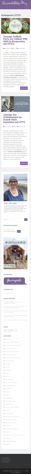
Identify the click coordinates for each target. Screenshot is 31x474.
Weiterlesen (24, 88)
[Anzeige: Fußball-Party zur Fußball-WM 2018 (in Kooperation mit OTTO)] (15, 26)
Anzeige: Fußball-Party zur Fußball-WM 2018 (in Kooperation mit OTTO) (15, 40)
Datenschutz (17, 470)
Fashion (8, 367)
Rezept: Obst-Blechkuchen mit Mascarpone (15, 320)
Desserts (8, 364)
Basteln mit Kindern (11, 354)
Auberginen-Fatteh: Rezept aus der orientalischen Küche (13, 302)
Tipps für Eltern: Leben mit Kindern (15, 435)
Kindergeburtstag (10, 401)
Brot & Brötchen (10, 361)
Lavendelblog (5, 470)
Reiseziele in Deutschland (12, 416)
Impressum (11, 470)
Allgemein (8, 339)
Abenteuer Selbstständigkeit (15, 151)
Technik (8, 432)
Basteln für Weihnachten (12, 351)
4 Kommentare (21, 126)
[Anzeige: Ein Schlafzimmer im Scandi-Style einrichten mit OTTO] (15, 104)
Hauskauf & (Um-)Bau (11, 382)
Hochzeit (8, 392)
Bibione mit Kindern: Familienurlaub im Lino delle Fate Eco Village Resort (15, 307)
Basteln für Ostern (10, 348)
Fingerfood (8, 370)
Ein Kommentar (21, 48)
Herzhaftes (8, 388)
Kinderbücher (9, 398)
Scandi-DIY (8, 426)
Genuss (8, 376)
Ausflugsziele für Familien (12, 342)
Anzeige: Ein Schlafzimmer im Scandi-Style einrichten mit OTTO (14, 118)
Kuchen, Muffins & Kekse (12, 407)
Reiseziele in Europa (11, 419)
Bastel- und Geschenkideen (13, 345)
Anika (14, 48)
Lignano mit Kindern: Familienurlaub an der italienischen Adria (15, 316)
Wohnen (8, 444)
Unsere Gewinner (8, 293)
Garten (7, 373)
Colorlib (27, 470)
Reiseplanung (9, 413)
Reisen (7, 410)
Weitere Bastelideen (11, 441)
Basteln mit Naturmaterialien (13, 358)
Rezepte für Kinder (11, 422)
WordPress (18, 472)
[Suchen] (25, 219)
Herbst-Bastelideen (11, 385)
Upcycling (8, 438)
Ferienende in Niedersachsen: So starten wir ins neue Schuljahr (15, 311)
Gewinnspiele (9, 379)
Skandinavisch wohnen (12, 429)
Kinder (7, 395)
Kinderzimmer (9, 404)
